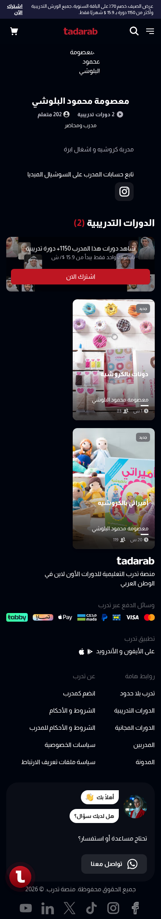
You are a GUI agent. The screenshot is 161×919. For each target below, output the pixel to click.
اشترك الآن (15, 9)
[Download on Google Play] (90, 651)
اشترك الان (80, 276)
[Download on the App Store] (81, 651)
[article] (114, 359)
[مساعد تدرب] (20, 877)
